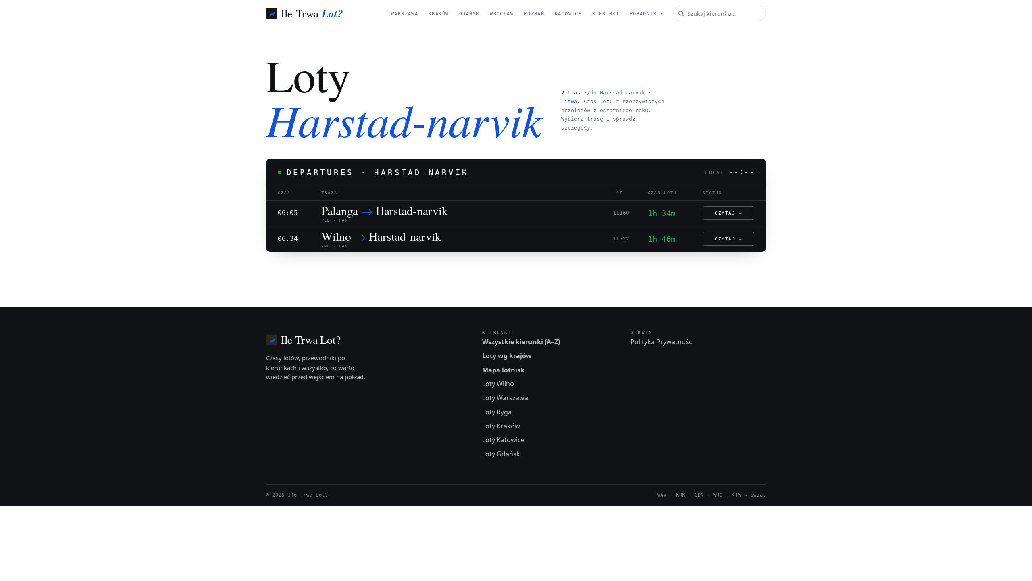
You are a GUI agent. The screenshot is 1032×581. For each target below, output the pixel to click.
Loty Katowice (503, 439)
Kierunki (605, 14)
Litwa (569, 101)
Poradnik (647, 14)
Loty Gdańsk (501, 453)
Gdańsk (469, 14)
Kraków (439, 14)
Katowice (568, 14)
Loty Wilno (498, 383)
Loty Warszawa (505, 397)
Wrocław (502, 14)
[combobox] (719, 13)
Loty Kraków (501, 426)
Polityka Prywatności (662, 341)
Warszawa (404, 14)
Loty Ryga (497, 412)
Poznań (534, 14)
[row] (516, 213)
